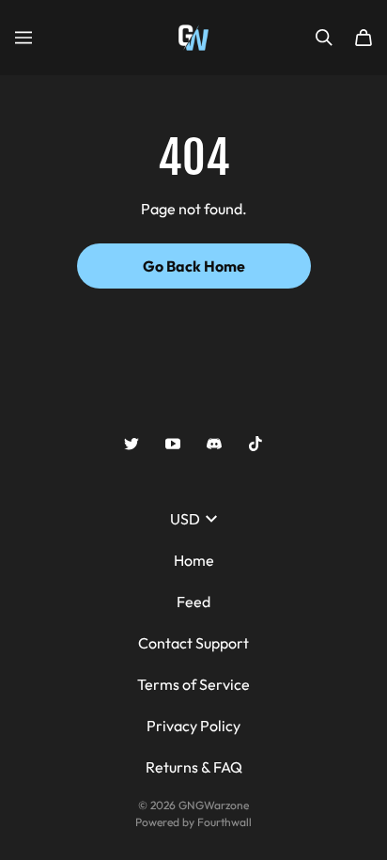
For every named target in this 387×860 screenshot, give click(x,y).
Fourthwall (224, 822)
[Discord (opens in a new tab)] (214, 443)
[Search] (324, 37)
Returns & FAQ (194, 767)
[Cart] (363, 37)
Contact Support (193, 642)
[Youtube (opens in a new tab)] (173, 443)
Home (194, 560)
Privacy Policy (193, 725)
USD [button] (185, 518)
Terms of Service (193, 684)
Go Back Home (194, 266)
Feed (193, 601)
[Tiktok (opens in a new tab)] (255, 443)
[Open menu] (23, 37)
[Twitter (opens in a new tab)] (131, 443)
